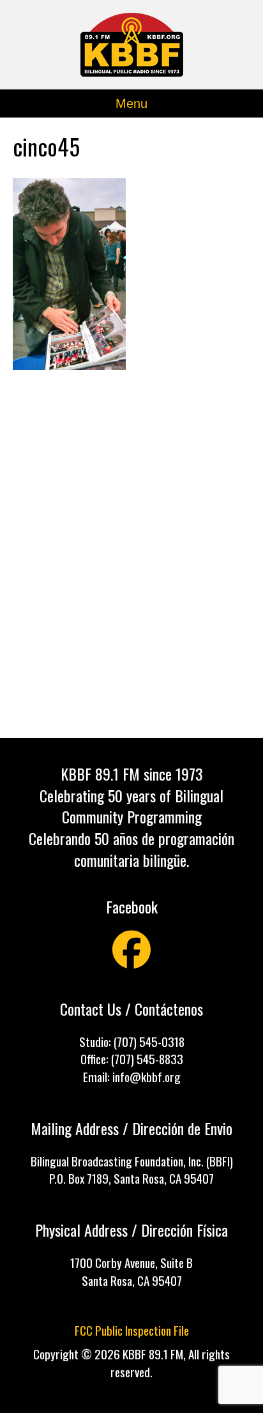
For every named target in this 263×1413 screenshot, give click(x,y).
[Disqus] (131, 561)
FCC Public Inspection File (132, 1330)
